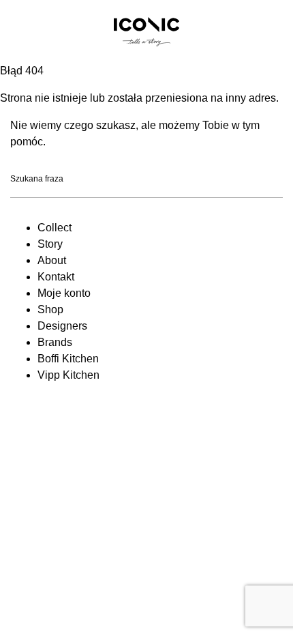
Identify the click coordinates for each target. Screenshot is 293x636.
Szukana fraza (36, 179)
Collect (54, 227)
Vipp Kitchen (68, 375)
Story (50, 244)
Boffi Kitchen (68, 358)
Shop (50, 309)
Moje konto (64, 293)
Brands (54, 342)
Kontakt (55, 277)
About (51, 260)
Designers (62, 326)
